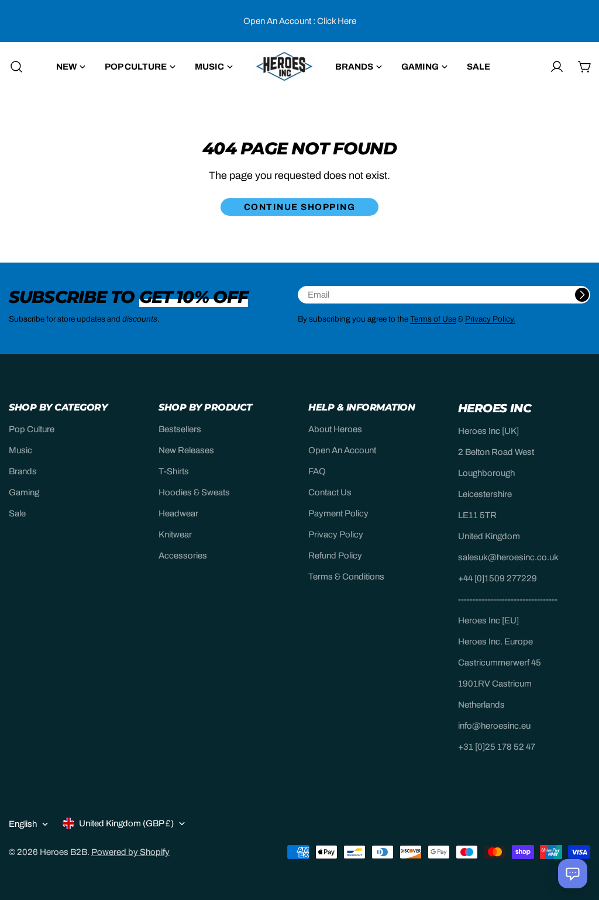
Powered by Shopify (130, 852)
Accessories (183, 555)
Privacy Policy (335, 534)
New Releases (186, 450)
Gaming (24, 492)
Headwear (178, 513)
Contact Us (330, 492)
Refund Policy (335, 555)
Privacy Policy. (490, 319)
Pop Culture (31, 429)
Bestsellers (180, 429)
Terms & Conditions (346, 576)
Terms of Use (433, 319)
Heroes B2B (63, 852)
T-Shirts (174, 471)
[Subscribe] (582, 295)
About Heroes (335, 429)
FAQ (317, 471)
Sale (17, 513)
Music (20, 450)
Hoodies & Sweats (194, 492)
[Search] (12, 66)
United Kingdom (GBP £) (126, 823)
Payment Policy (338, 513)
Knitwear (175, 534)
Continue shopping (300, 207)
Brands (23, 471)
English (23, 824)
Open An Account (342, 450)
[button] (572, 873)
